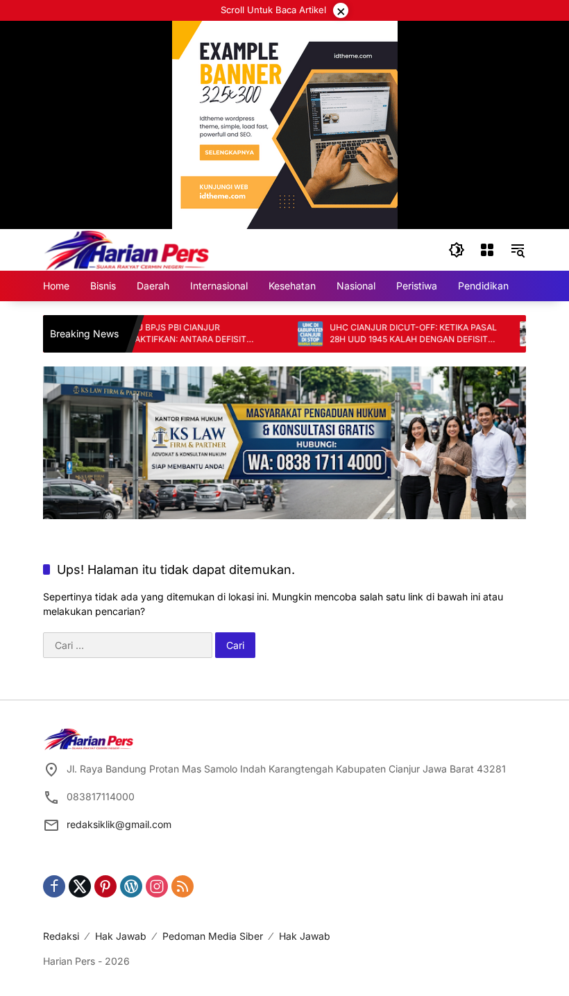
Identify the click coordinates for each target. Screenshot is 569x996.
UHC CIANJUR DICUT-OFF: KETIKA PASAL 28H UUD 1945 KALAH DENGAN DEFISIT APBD (395, 334)
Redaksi (61, 936)
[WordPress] (131, 886)
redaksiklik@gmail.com (119, 824)
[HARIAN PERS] (126, 249)
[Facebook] (54, 886)
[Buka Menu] (487, 250)
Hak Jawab (120, 936)
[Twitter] (80, 886)
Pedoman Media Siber (212, 936)
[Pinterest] (105, 886)
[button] (456, 250)
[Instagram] (157, 886)
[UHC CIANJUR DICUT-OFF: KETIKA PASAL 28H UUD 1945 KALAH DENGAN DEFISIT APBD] (292, 333)
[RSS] (182, 886)
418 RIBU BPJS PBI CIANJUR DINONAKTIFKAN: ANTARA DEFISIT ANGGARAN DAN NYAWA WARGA (159, 334)
